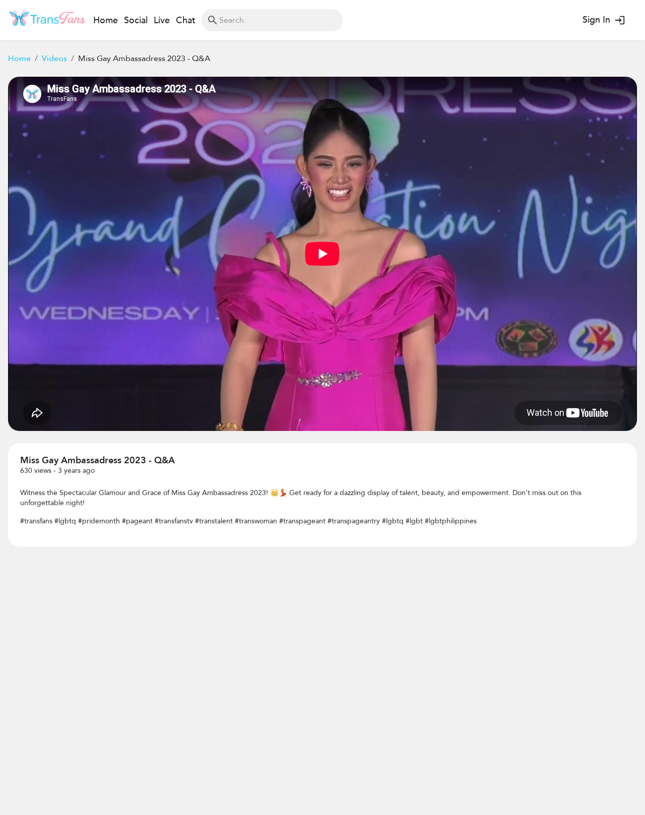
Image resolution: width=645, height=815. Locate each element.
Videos (54, 58)
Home (19, 58)
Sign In (596, 20)
